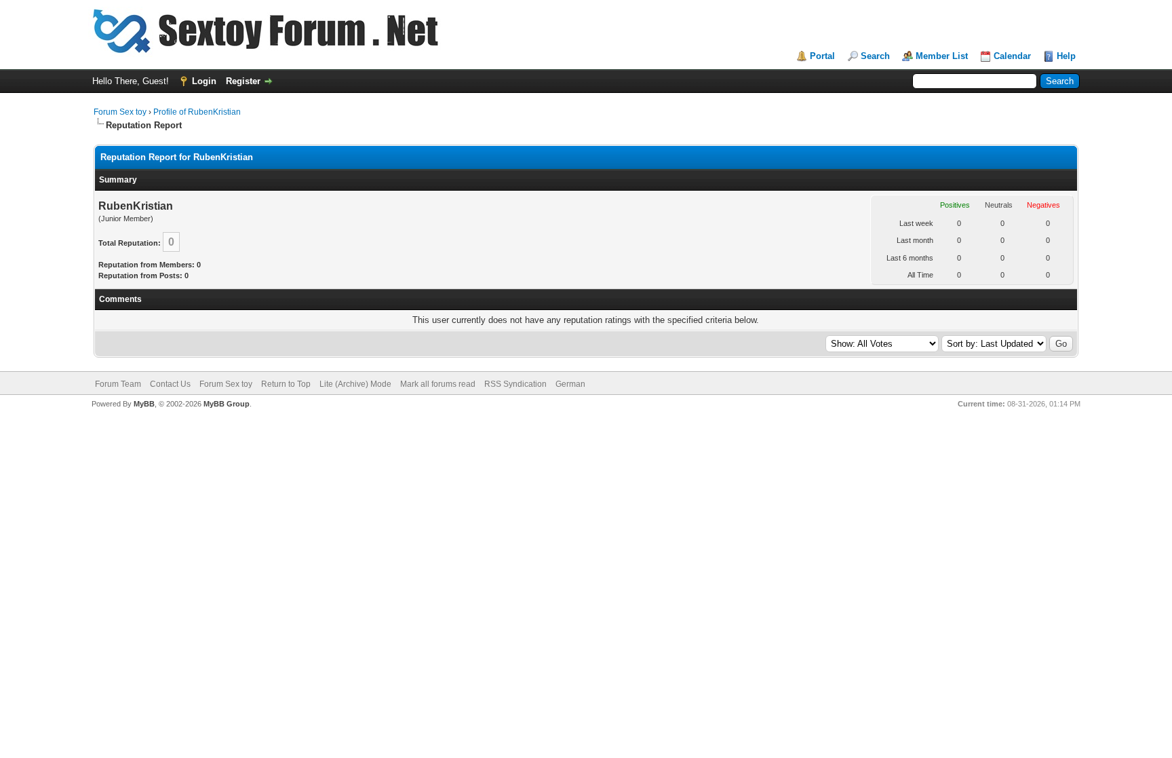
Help (1066, 56)
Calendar (1012, 56)
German (570, 384)
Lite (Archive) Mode (355, 384)
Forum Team (118, 384)
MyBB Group (226, 404)
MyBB (144, 404)
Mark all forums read (437, 384)
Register (243, 81)
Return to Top (286, 384)
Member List (942, 56)
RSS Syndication (515, 384)
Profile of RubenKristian (197, 112)
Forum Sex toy (120, 112)
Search (875, 56)
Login (204, 81)
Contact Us (170, 384)
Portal (822, 56)
